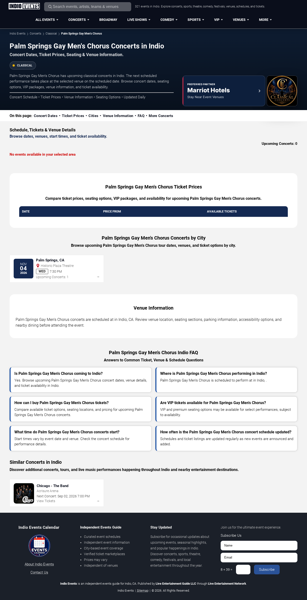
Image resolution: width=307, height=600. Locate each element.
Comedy (167, 20)
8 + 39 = (226, 569)
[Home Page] (24, 6)
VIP (216, 20)
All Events (45, 20)
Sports (194, 20)
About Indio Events (39, 564)
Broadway (108, 20)
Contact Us (39, 572)
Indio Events (17, 33)
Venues (239, 20)
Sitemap (142, 590)
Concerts (77, 20)
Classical (51, 33)
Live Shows (137, 20)
